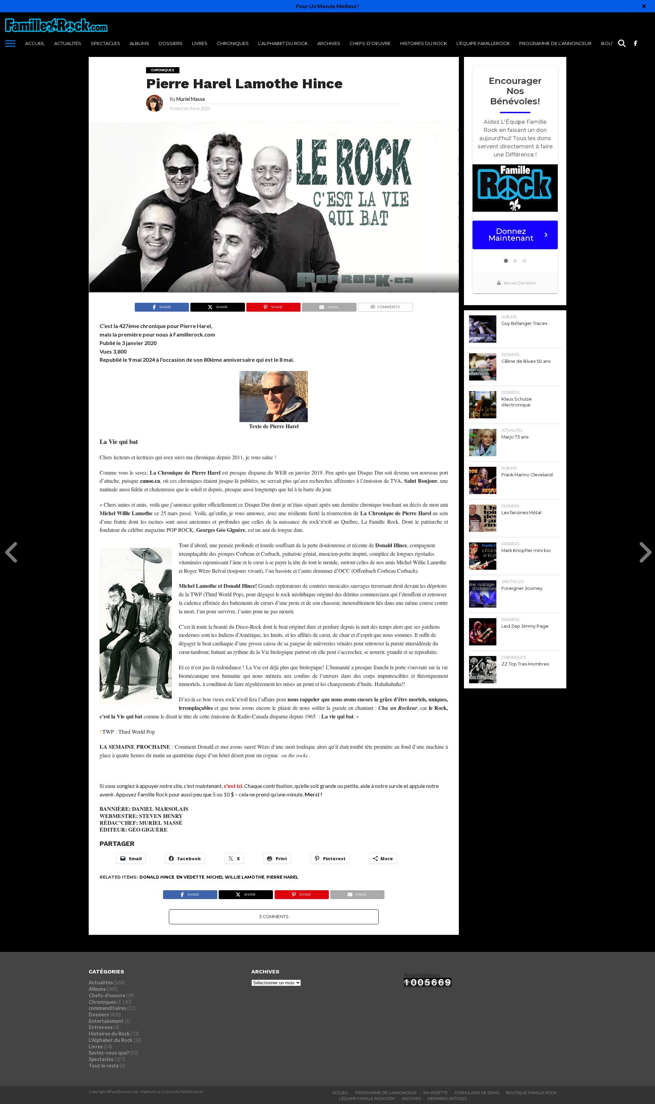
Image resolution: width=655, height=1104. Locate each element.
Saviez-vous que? (109, 1053)
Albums (139, 43)
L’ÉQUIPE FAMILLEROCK (483, 43)
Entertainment (106, 1021)
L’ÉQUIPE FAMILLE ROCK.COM (367, 1098)
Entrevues (101, 1027)
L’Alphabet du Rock (283, 43)
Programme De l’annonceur (555, 43)
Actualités (67, 43)
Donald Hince (157, 877)
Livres (199, 43)
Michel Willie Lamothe (235, 877)
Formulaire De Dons (476, 1092)
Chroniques (233, 43)
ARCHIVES (328, 43)
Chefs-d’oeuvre (370, 43)
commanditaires (107, 1008)
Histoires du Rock (423, 43)
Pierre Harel (282, 877)
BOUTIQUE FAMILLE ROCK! (531, 1092)
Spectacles (105, 43)
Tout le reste (104, 1066)
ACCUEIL (35, 43)
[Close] (644, 6)
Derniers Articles (447, 1098)
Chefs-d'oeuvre (107, 995)
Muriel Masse (190, 99)
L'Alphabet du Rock (110, 1040)
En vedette (190, 877)
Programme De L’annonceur (386, 1092)
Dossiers (171, 43)
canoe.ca (150, 480)
